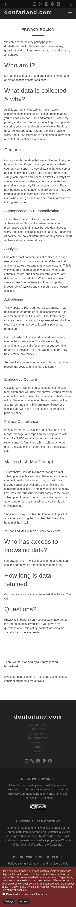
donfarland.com (28, 12)
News (38, 751)
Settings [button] (9, 901)
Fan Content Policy (53, 831)
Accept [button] (23, 901)
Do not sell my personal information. (27, 894)
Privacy (10, 18)
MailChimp (34, 472)
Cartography (38, 738)
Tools (38, 747)
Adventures (38, 725)
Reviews (38, 742)
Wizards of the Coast (56, 836)
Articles (37, 729)
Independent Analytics (18, 286)
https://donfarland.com (32, 79)
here (57, 531)
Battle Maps (38, 733)
